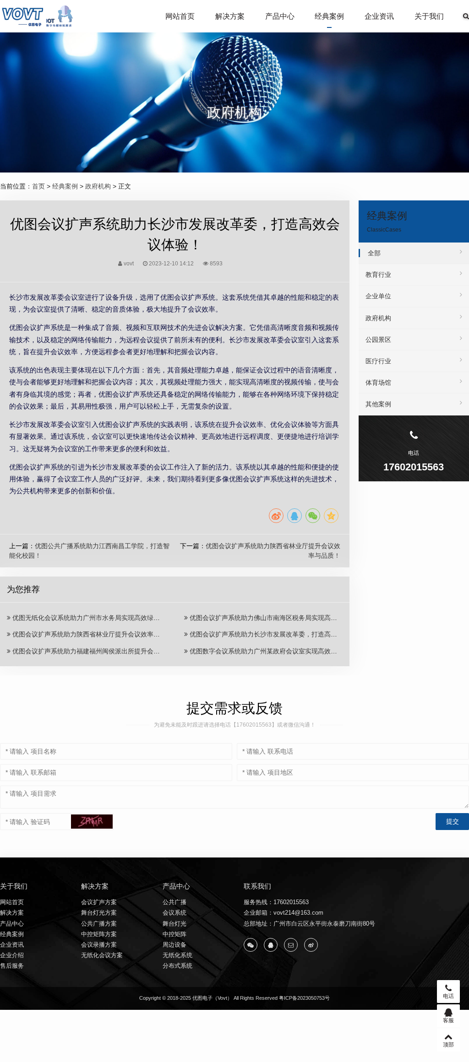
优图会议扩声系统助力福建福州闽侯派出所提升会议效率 (92, 651)
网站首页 (180, 16)
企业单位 (378, 296)
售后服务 (12, 965)
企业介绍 (12, 955)
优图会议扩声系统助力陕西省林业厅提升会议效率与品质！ (95, 634)
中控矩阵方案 (99, 934)
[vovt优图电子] (38, 16)
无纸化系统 (177, 955)
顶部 (448, 1044)
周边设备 (174, 944)
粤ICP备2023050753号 (304, 998)
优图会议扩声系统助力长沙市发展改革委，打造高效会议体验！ (278, 634)
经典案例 (329, 16)
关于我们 (429, 16)
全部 (374, 253)
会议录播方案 (99, 944)
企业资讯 (379, 16)
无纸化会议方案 (102, 955)
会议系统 (174, 912)
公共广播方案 (99, 923)
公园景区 (378, 339)
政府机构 (98, 186)
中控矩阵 (174, 934)
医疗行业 (378, 361)
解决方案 (230, 16)
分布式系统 (177, 965)
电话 (448, 996)
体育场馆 (378, 382)
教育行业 (378, 274)
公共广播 (174, 902)
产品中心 (279, 16)
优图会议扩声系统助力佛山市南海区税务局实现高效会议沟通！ (278, 617)
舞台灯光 (174, 923)
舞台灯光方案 (99, 912)
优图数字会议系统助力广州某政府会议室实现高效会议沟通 (272, 651)
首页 (38, 186)
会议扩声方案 (99, 902)
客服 (448, 1020)
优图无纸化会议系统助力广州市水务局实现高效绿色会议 (92, 617)
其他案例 (378, 404)
